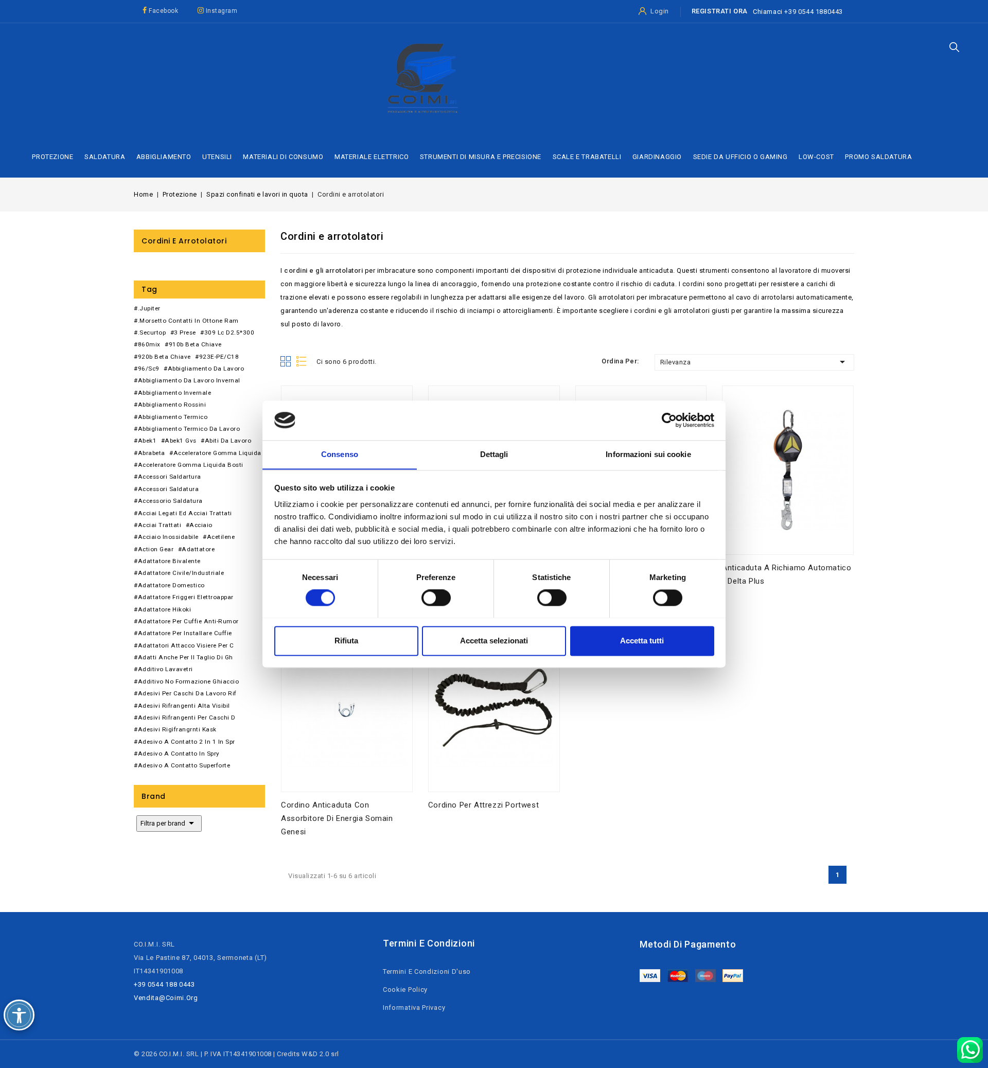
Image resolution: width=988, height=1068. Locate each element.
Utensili (217, 157)
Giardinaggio (657, 157)
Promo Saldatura (878, 157)
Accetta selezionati (494, 640)
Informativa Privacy (414, 1007)
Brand (154, 796)
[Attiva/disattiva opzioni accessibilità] (19, 1015)
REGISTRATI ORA (720, 11)
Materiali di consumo (283, 157)
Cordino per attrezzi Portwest (483, 805)
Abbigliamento (163, 157)
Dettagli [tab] (494, 454)
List (302, 361)
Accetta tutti (642, 640)
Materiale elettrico (371, 157)
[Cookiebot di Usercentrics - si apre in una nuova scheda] (669, 420)
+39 (791, 11)
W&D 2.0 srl (320, 1054)
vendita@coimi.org (166, 998)
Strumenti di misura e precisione (480, 157)
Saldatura (104, 157)
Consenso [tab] (339, 454)
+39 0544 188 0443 (164, 984)
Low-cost (816, 157)
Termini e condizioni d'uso (427, 971)
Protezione (52, 157)
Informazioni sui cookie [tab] (648, 454)
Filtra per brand (169, 823)
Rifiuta (346, 640)
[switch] (436, 597)
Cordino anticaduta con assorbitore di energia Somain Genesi (337, 818)
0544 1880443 (820, 11)
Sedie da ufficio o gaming (740, 157)
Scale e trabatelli (587, 157)
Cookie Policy (405, 989)
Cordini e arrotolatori (184, 241)
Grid (285, 361)
